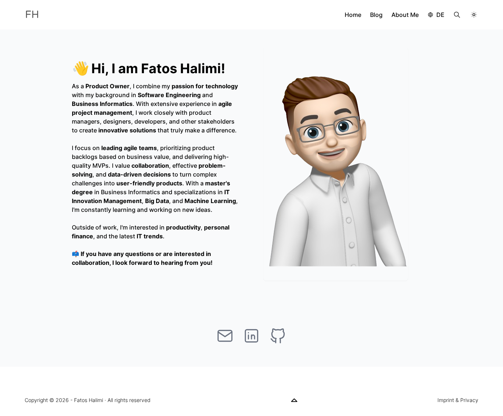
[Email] (225, 336)
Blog (376, 14)
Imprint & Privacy (457, 400)
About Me (405, 14)
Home (353, 14)
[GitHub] (278, 336)
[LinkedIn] (251, 336)
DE (440, 14)
